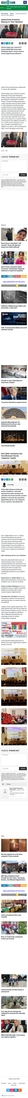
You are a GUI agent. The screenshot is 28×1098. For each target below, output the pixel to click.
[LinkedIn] (7, 43)
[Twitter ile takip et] (8, 1090)
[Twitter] (5, 43)
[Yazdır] (12, 43)
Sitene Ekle (13, 1085)
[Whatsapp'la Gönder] (9, 43)
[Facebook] (2, 43)
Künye (9, 1083)
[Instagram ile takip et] (12, 1090)
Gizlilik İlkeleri (22, 1083)
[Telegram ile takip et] (16, 1090)
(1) (17, 796)
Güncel (12, 13)
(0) (20, 796)
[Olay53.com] (8, 2)
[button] (20, 43)
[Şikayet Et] (25, 796)
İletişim (15, 1083)
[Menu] (25, 2)
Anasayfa (5, 13)
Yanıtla (12, 796)
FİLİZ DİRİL (10, 485)
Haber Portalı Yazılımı (9, 1095)
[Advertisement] (14, 70)
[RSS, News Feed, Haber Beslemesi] (20, 1090)
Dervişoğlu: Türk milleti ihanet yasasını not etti (16, 7)
